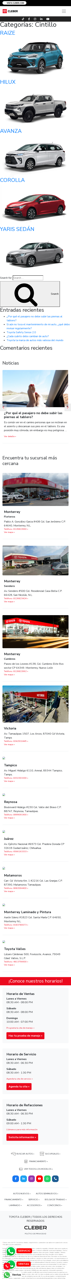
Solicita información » (22, 1141)
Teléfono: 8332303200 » (16, 781)
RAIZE (7, 33)
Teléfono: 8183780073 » (16, 928)
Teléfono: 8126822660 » (16, 533)
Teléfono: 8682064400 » (16, 892)
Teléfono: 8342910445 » (16, 745)
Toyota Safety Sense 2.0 (21, 332)
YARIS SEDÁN (17, 229)
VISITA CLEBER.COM (15, 3)
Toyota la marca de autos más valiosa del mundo (35, 340)
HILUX (8, 82)
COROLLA (12, 180)
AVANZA (11, 131)
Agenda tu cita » (19, 1090)
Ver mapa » (9, 536)
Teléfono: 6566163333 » (16, 855)
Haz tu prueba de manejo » (25, 1039)
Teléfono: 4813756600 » (16, 965)
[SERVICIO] (11, 1251)
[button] (3, 409)
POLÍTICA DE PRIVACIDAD (35, 1238)
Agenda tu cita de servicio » (19, 1082)
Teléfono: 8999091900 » (16, 818)
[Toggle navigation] (63, 11)
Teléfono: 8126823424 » (16, 602)
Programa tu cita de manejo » (20, 1031)
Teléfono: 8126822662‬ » (16, 675)
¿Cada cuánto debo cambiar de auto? (28, 336)
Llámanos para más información (21, 1133)
